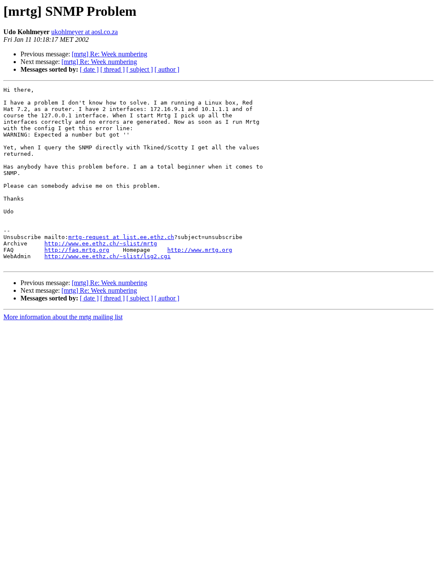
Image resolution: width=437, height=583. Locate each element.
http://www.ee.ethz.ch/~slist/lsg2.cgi (107, 256)
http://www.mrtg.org (199, 250)
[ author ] (166, 69)
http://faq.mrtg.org (76, 250)
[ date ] (89, 69)
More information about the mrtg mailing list (62, 317)
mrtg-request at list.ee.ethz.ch (121, 237)
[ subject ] (139, 69)
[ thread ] (112, 69)
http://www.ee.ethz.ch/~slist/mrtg (100, 243)
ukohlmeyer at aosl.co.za (84, 31)
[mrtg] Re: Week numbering (109, 54)
